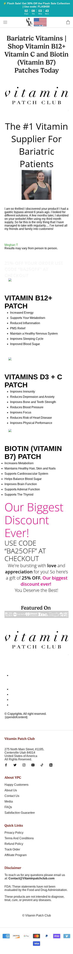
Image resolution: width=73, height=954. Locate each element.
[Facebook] (5, 764)
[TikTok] (41, 764)
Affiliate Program (15, 855)
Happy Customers (16, 784)
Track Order (12, 849)
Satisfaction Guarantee (19, 812)
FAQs (8, 807)
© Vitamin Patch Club (36, 915)
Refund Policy (13, 843)
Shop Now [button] (11, 355)
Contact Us (17, 694)
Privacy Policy (19, 704)
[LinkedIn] (50, 764)
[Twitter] (14, 764)
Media (8, 801)
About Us (10, 790)
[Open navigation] (5, 22)
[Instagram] (23, 764)
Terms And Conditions (24, 699)
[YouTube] (32, 764)
